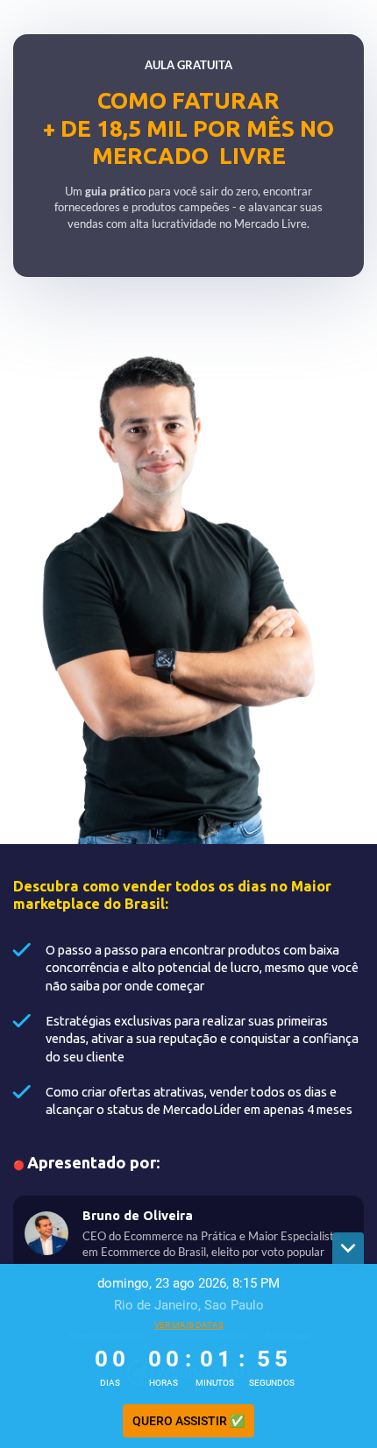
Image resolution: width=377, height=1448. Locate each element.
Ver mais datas (189, 1325)
